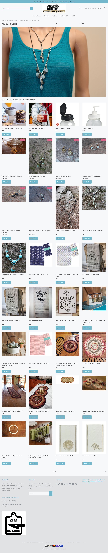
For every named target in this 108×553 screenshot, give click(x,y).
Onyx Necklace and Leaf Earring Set (39, 230)
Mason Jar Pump (87, 128)
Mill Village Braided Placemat (91, 363)
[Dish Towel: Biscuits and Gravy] (14, 301)
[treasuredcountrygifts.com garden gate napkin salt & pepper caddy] (40, 433)
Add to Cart (6, 134)
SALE (73, 16)
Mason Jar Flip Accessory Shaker (12, 128)
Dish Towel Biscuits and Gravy (11, 320)
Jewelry (46, 16)
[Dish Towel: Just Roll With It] (94, 257)
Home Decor (36, 16)
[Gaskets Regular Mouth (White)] (14, 429)
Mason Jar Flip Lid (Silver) (36, 128)
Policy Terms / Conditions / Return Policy (33, 542)
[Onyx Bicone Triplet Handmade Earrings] (14, 194)
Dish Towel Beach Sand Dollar (65, 456)
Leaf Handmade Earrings (63, 176)
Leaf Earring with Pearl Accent (91, 176)
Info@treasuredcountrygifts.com (10, 497)
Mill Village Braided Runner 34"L (65, 411)
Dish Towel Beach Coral (89, 456)
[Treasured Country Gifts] (54, 8)
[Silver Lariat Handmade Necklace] (94, 198)
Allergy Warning (50, 542)
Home (3, 20)
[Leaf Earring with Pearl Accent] (94, 146)
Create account (89, 8)
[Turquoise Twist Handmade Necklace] (14, 258)
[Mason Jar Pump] (94, 114)
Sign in (81, 8)
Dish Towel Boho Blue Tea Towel (38, 274)
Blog (85, 542)
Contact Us (60, 542)
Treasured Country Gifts (50, 549)
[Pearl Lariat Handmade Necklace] (67, 207)
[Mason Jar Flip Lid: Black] (67, 114)
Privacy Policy (69, 542)
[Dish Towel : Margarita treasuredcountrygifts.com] (40, 302)
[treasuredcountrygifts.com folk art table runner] (40, 392)
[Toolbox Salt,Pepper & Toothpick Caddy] (94, 298)
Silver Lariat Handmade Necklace (92, 230)
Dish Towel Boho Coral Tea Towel (39, 363)
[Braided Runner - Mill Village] (67, 379)
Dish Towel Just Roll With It (90, 274)
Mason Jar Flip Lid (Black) (63, 128)
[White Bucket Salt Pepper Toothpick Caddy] (14, 344)
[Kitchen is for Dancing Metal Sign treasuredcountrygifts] (67, 301)
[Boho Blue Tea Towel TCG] (40, 254)
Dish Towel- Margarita (35, 320)
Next (105, 471)
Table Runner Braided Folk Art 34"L (39, 411)
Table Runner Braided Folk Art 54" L (12, 411)
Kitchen (54, 16)
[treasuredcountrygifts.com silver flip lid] (40, 114)
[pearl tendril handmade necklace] (14, 146)
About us (78, 542)
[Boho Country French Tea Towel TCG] (67, 254)
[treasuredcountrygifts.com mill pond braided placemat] (94, 347)
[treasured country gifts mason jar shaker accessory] (14, 114)
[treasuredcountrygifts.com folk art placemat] (67, 344)
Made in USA (64, 16)
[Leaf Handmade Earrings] (67, 150)
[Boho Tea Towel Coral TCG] (40, 344)
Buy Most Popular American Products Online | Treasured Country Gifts (23, 20)
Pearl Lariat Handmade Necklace (65, 230)
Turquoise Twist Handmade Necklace (13, 274)
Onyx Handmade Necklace (37, 176)
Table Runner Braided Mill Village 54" (93, 411)
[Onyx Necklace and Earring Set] (40, 194)
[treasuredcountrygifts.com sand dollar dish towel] (67, 437)
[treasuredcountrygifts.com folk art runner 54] (14, 391)
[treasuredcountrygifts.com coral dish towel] (94, 437)
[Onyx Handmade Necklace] (40, 156)
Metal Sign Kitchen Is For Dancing (66, 320)
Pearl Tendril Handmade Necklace (12, 176)
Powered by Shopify (61, 549)
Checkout (99, 8)
